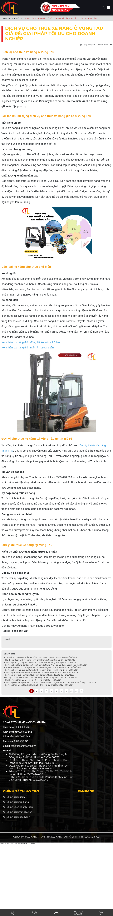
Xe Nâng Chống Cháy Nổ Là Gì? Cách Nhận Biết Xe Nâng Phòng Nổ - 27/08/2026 (40, 662)
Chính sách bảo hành (17, 816)
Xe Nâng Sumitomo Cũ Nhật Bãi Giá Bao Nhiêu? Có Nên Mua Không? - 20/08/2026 (41, 672)
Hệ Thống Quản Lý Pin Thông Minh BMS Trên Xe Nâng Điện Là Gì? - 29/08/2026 (40, 660)
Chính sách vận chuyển (18, 811)
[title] (12, 913)
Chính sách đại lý (15, 796)
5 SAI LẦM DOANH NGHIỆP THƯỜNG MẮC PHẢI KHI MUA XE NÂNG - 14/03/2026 (41, 657)
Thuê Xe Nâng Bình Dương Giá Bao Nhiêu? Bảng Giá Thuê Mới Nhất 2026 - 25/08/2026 (43, 667)
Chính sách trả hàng (17, 801)
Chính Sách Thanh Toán (19, 806)
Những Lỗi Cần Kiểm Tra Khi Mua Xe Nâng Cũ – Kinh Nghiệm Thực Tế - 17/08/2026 (41, 677)
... (66, 691)
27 (76, 691)
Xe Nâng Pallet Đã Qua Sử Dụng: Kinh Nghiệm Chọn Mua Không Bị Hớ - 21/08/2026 (41, 670)
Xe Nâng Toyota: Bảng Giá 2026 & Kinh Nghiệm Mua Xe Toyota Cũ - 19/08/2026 (39, 675)
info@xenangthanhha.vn (94, 477)
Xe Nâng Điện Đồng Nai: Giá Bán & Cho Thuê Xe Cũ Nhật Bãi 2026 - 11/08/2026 (39, 685)
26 (71, 691)
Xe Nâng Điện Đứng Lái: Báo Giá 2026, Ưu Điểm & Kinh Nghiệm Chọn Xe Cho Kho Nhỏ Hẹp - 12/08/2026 (50, 682)
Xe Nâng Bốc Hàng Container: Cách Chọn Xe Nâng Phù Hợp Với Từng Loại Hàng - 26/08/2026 (46, 665)
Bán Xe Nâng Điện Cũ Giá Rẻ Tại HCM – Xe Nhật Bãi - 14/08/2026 (33, 680)
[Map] (56, 913)
